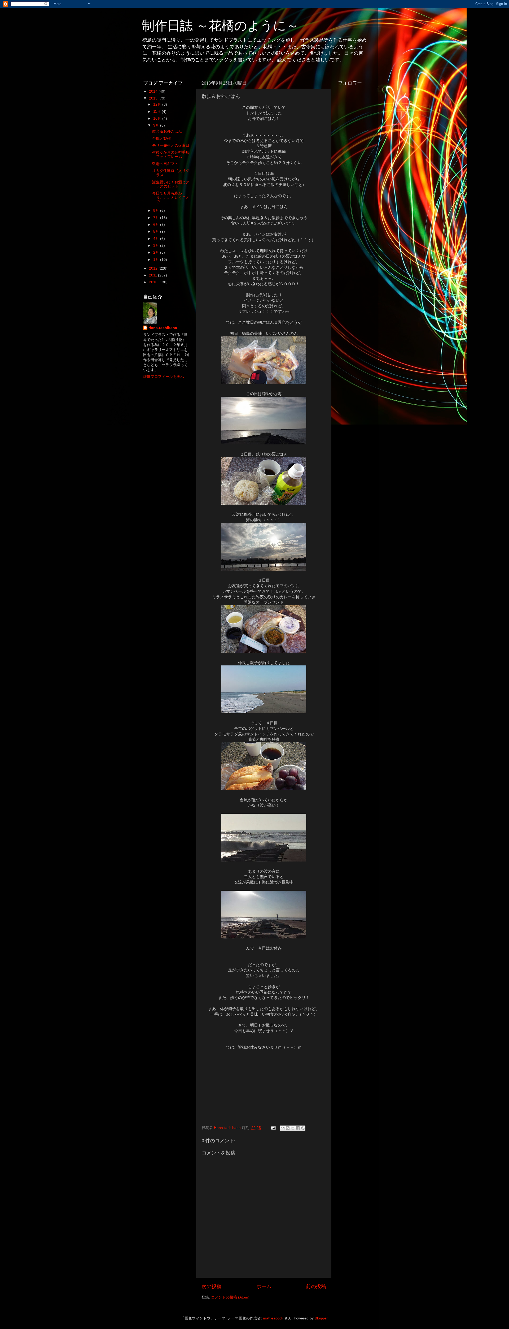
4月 (156, 239)
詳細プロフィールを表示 (163, 377)
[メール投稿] (273, 1128)
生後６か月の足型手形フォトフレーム (170, 154)
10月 (157, 118)
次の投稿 (211, 1286)
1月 (156, 260)
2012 (154, 268)
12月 (157, 104)
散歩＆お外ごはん (167, 131)
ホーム (263, 1286)
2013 (154, 98)
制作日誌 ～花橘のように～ (220, 24)
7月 (156, 218)
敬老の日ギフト (165, 164)
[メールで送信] (282, 1128)
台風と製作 (161, 139)
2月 (156, 252)
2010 (154, 282)
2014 (154, 91)
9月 (156, 125)
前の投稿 (316, 1286)
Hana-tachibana (162, 328)
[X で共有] (292, 1128)
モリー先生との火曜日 (170, 146)
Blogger (321, 1318)
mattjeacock (273, 1318)
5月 (156, 231)
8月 (156, 211)
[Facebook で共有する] (297, 1128)
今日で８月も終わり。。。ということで (171, 197)
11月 (157, 112)
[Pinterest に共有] (302, 1128)
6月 (156, 225)
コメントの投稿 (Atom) (230, 1297)
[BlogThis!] (287, 1128)
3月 (156, 246)
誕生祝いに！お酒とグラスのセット (170, 184)
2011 (153, 275)
